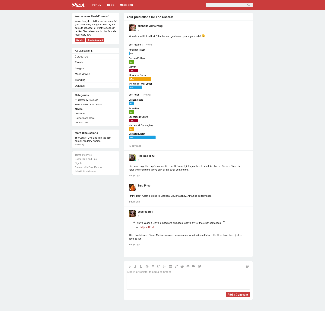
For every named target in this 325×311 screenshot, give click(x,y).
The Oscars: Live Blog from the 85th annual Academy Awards (93, 139)
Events (79, 62)
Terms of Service (83, 154)
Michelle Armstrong (150, 26)
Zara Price (144, 185)
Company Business (88, 99)
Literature (80, 113)
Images (79, 68)
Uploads (80, 85)
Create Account (95, 40)
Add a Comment (238, 294)
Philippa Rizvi (146, 156)
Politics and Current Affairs (88, 104)
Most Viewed (82, 74)
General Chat (82, 122)
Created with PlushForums (88, 167)
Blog (110, 5)
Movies (79, 109)
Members (126, 5)
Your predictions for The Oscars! (150, 17)
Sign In (79, 40)
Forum (97, 5)
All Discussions (84, 50)
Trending (80, 80)
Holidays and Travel (85, 117)
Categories (81, 56)
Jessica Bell (145, 211)
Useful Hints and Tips (86, 158)
